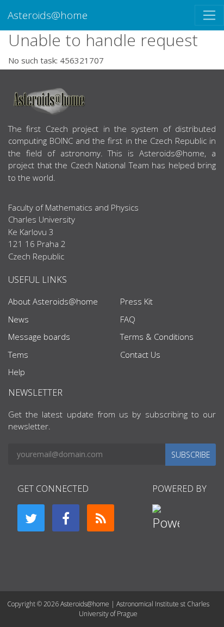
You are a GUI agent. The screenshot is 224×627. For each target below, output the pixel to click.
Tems (18, 354)
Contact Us (140, 354)
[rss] (100, 517)
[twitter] (31, 517)
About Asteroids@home (53, 301)
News (18, 319)
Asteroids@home (48, 15)
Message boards (39, 336)
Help (16, 371)
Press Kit (136, 301)
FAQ (127, 319)
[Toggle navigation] (209, 15)
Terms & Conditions (157, 336)
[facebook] (65, 517)
